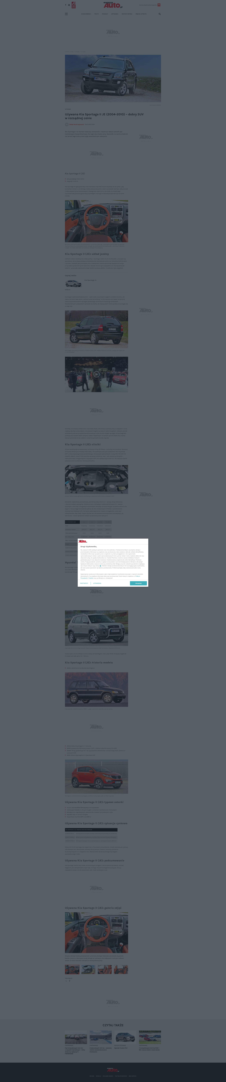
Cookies (91, 578)
